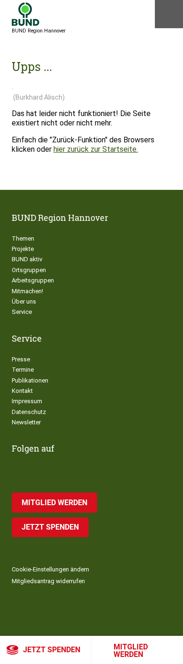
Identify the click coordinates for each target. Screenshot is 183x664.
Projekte (23, 248)
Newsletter (26, 422)
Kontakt (22, 390)
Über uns (24, 301)
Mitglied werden (131, 650)
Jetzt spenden (51, 649)
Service (22, 311)
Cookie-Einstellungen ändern (50, 569)
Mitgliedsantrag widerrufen (48, 581)
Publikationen (30, 380)
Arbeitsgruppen (33, 280)
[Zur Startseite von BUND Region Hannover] (25, 14)
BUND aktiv (27, 259)
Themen (23, 238)
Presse (21, 359)
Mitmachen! (27, 291)
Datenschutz (29, 411)
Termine (23, 369)
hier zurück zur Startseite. (95, 149)
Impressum (27, 401)
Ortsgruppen (29, 269)
